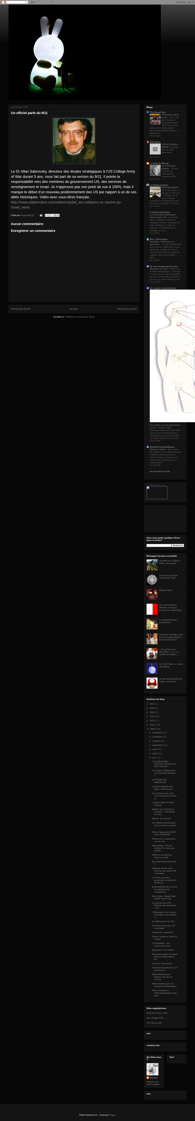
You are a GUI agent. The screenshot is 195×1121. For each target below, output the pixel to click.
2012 (152, 720)
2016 (152, 704)
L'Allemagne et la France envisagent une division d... (164, 915)
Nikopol (154, 1077)
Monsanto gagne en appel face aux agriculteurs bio (164, 957)
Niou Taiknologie (158, 239)
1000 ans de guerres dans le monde (162, 856)
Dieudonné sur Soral (159, 269)
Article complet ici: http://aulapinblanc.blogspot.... (164, 993)
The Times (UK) (154, 1023)
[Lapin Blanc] (157, 498)
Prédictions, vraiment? (162, 932)
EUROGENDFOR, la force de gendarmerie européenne (164, 889)
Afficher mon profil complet (153, 1083)
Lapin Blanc (151, 485)
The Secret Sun (158, 112)
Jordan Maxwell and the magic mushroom (170, 680)
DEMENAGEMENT (170, 187)
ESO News (155, 142)
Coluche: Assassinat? (162, 963)
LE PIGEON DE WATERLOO (159, 781)
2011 (152, 725)
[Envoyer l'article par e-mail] (41, 215)
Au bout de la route (160, 471)
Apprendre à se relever (163, 950)
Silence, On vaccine (161, 818)
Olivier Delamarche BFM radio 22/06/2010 (164, 833)
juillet (155, 753)
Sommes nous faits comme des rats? (168, 576)
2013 (152, 716)
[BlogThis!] (49, 215)
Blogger (112, 1115)
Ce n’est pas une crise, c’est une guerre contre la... (164, 796)
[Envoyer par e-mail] (46, 215)
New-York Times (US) (157, 1013)
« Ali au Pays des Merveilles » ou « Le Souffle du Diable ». (169, 652)
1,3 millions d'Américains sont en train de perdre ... (164, 825)
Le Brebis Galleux (159, 185)
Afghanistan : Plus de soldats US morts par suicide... (163, 848)
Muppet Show (165, 590)
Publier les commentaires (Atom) (80, 317)
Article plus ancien (127, 309)
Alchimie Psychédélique (162, 447)
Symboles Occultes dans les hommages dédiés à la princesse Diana (171, 637)
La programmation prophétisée (168, 621)
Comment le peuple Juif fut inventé (163, 926)
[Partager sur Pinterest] (58, 215)
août (154, 749)
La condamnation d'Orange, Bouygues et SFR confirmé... (164, 764)
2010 (152, 729)
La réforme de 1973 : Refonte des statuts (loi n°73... (164, 905)
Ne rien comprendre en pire (164, 266)
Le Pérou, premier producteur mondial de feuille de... (164, 880)
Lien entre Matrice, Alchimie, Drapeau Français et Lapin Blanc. (171, 607)
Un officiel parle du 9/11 (163, 921)
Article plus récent (20, 309)
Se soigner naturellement (163, 288)
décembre (157, 732)
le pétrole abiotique (160, 212)
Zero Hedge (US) (155, 1018)
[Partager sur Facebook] (55, 215)
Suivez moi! (160, 485)
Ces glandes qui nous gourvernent (165, 425)
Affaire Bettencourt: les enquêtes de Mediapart (164, 984)
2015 (152, 708)
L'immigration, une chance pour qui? (161, 944)
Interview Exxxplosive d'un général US (164, 968)
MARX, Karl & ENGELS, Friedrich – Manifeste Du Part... (163, 812)
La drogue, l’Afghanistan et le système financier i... (164, 773)
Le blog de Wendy (159, 163)
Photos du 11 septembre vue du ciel (164, 840)
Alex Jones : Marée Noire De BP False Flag (164, 897)
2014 (152, 712)
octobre (156, 741)
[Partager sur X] (52, 215)
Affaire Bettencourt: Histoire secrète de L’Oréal (162, 977)
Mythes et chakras (158, 449)
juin (154, 757)
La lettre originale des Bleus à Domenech (162, 787)
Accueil (74, 309)
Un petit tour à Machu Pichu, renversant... (169, 561)
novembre (157, 736)
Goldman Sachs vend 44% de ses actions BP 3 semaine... (164, 871)
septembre (157, 745)
